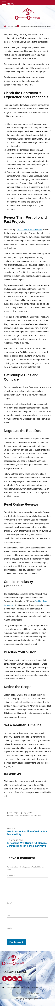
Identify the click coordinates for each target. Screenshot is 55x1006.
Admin (18, 993)
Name (9, 903)
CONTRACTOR (14, 815)
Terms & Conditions (31, 993)
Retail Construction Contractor (30, 815)
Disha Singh (13, 813)
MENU (10, 3)
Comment (11, 876)
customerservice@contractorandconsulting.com (35, 26)
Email (9, 916)
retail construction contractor (29, 229)
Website (9, 928)
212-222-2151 (12, 26)
